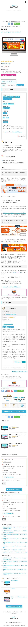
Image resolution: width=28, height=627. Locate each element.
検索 (4, 483)
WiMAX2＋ (5, 122)
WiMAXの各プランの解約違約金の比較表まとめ (14, 549)
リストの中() (20, 85)
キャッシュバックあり (7, 98)
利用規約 (21, 611)
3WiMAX (13, 588)
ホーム (4, 611)
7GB (4, 117)
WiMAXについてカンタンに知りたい (14, 411)
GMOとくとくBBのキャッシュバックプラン (14, 213)
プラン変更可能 (11, 103)
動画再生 (4, 327)
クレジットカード (6, 108)
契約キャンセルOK (8, 474)
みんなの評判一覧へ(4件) (9, 81)
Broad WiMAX (12, 426)
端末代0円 (11, 96)
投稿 (4, 85)
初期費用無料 (5, 96)
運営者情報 (9, 611)
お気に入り (12, 85)
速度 (8, 327)
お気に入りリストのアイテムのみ (12, 480)
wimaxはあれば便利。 (8, 324)
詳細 (17, 32)
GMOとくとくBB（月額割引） (16, 443)
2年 (4, 112)
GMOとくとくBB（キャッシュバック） (18, 434)
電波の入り (11, 327)
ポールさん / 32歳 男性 (11, 308)
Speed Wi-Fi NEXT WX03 (11, 314)
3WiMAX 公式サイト (14, 295)
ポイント (12, 32)
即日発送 (5, 103)
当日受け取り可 (12, 472)
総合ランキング (5, 63)
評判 (20, 32)
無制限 (7, 117)
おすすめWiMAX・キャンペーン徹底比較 (14, 622)
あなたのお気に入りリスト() (14, 489)
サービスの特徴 (5, 32)
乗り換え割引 (17, 96)
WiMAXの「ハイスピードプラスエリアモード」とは (15, 552)
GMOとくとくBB (17, 272)
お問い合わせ (15, 611)
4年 (6, 112)
